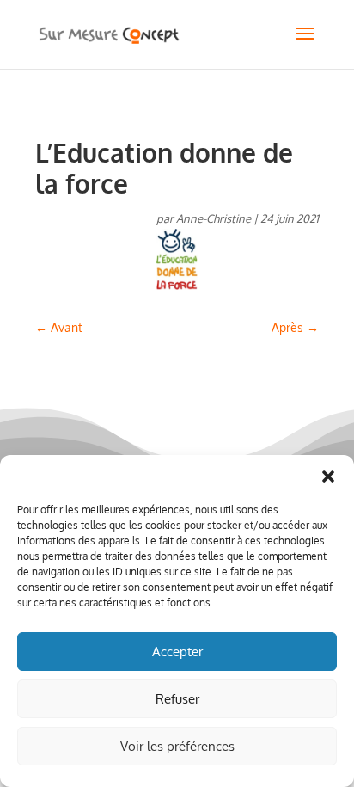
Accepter (177, 651)
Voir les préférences (177, 746)
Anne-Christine (213, 218)
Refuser (177, 699)
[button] (328, 476)
